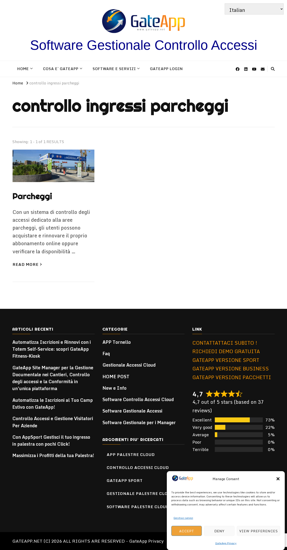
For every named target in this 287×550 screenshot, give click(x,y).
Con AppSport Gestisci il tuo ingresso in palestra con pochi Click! (51, 440)
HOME (23, 69)
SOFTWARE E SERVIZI (114, 69)
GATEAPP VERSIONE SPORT (225, 360)
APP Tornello (116, 342)
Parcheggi (32, 196)
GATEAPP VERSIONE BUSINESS (230, 368)
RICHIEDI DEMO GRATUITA (226, 351)
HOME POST (115, 376)
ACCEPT (186, 530)
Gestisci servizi (183, 518)
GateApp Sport (125, 480)
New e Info (114, 388)
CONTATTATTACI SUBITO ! (224, 343)
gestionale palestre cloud (140, 493)
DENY (219, 530)
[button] (278, 479)
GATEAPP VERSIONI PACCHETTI (231, 377)
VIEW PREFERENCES (258, 530)
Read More (26, 264)
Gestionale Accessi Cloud (129, 364)
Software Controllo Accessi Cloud (138, 399)
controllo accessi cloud (138, 467)
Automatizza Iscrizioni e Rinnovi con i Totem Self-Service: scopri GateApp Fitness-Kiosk (51, 349)
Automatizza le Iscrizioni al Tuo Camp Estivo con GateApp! (52, 403)
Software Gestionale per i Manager (139, 422)
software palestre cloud (138, 506)
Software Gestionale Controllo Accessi (143, 45)
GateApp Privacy (226, 543)
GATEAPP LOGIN (166, 69)
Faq (106, 353)
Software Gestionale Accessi (132, 410)
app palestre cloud (131, 454)
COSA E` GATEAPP (60, 69)
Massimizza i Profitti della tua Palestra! (53, 455)
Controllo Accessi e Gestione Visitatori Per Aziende (52, 422)
